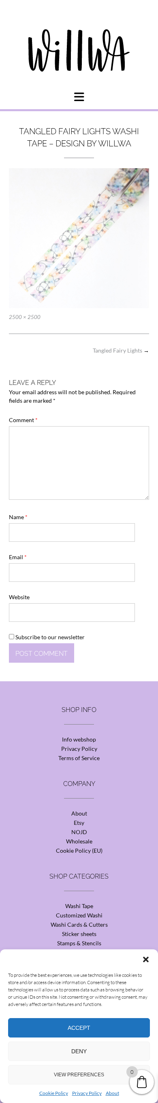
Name (18, 516)
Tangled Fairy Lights (121, 350)
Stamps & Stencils (79, 943)
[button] (146, 959)
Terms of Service (79, 757)
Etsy (79, 822)
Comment (23, 419)
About (112, 1093)
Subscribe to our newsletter (49, 637)
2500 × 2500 (25, 317)
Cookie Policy (53, 1093)
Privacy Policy (87, 1093)
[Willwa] (79, 37)
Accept (79, 1028)
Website (19, 597)
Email (18, 557)
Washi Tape (79, 905)
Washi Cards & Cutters (79, 924)
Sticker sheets (79, 933)
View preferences (79, 1075)
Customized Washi (79, 915)
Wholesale (79, 841)
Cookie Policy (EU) (79, 850)
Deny (79, 1051)
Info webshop (79, 739)
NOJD (79, 831)
